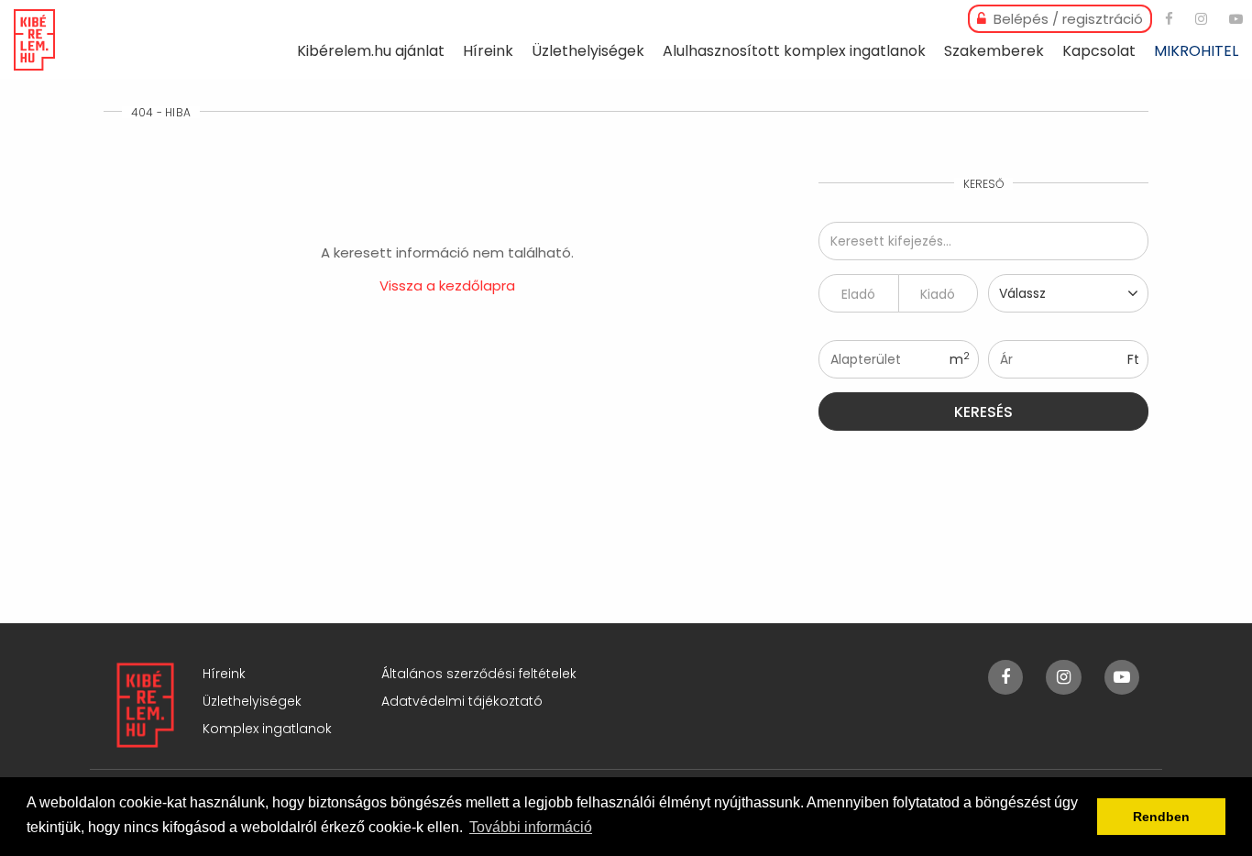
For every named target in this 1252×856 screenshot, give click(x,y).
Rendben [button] (1161, 816)
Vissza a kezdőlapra (447, 285)
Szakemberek (994, 50)
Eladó (858, 294)
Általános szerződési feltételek (479, 673)
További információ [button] (530, 827)
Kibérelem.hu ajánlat (371, 50)
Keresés (983, 412)
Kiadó (937, 294)
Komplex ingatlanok (267, 728)
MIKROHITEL (1196, 50)
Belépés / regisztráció (1066, 18)
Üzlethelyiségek (588, 50)
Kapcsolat (1099, 50)
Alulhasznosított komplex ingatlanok (794, 50)
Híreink (488, 50)
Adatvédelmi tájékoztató (462, 701)
